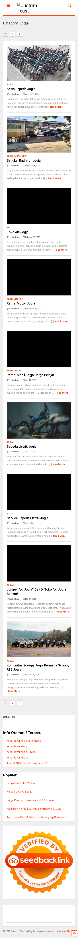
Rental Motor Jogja (21, 303)
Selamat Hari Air (66, 931)
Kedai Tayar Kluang (17, 757)
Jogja (10, 85)
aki (8, 228)
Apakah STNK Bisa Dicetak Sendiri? (27, 763)
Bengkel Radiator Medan (21, 783)
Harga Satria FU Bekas (19, 791)
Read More (56, 106)
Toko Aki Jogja (17, 232)
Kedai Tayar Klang (17, 746)
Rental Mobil (14, 371)
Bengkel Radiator (17, 156)
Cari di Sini (9, 717)
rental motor (15, 299)
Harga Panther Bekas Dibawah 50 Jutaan (30, 800)
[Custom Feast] (32, 11)
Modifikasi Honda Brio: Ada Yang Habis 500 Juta (34, 808)
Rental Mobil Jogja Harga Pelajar (30, 375)
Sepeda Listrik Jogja (21, 446)
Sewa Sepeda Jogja (21, 89)
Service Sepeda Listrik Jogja (27, 518)
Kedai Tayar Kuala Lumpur (21, 752)
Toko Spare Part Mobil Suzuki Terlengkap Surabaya (36, 817)
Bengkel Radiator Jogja (24, 160)
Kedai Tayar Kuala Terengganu (24, 740)
